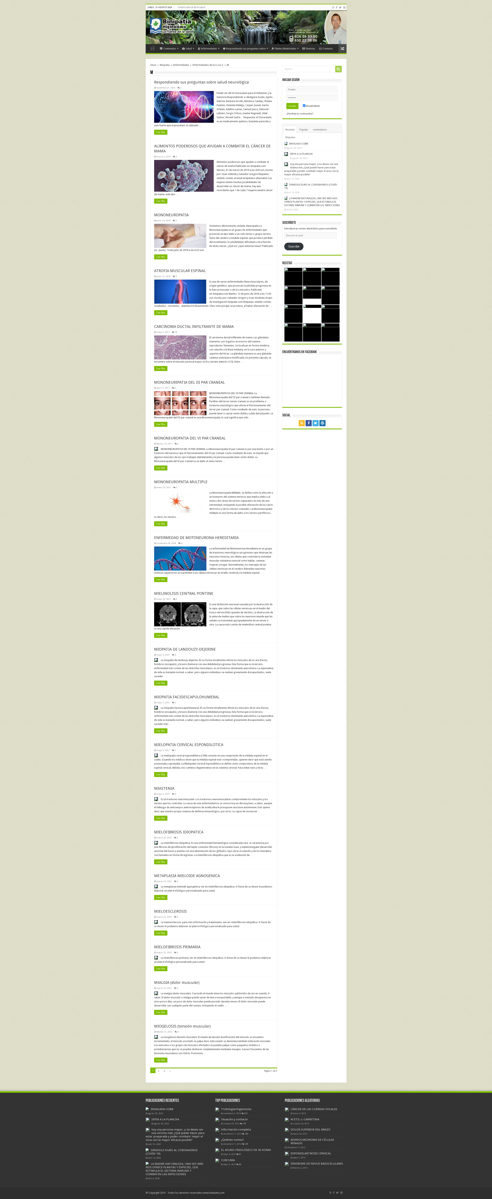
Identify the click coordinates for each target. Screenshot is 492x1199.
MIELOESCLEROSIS (170, 911)
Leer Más (160, 132)
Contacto (328, 48)
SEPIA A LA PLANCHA (301, 153)
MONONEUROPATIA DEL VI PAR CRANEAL (190, 438)
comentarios (320, 129)
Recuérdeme (312, 105)
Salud (189, 48)
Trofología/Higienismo (236, 1109)
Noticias (310, 48)
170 (244, 1123)
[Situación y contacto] (217, 1119)
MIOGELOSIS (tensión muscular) (182, 1026)
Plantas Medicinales (285, 48)
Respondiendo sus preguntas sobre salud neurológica (201, 82)
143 (246, 1134)
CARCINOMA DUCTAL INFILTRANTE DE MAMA (194, 326)
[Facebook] (337, 7)
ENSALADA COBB (298, 143)
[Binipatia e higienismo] (173, 27)
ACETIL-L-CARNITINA (305, 1119)
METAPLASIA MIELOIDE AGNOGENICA (187, 875)
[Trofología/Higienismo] (217, 1109)
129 (246, 1144)
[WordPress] (344, 7)
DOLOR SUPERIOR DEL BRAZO (310, 1129)
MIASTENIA (164, 788)
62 (240, 1164)
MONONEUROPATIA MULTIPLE (181, 482)
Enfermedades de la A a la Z (208, 65)
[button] (184, 107)
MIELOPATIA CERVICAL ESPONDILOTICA (188, 744)
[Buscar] (338, 69)
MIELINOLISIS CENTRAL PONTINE (183, 593)
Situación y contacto (234, 1119)
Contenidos (169, 48)
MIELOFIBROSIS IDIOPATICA (178, 832)
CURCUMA (228, 1160)
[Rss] (333, 7)
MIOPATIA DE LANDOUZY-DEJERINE (185, 649)
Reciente (290, 129)
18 (176, 332)
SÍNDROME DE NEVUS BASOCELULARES (317, 1163)
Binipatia (165, 65)
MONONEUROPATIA (171, 215)
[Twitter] (340, 7)
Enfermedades (209, 48)
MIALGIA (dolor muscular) (176, 982)
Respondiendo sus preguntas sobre (246, 48)
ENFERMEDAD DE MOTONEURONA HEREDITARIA (196, 537)
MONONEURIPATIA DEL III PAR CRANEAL (189, 382)
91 (240, 1154)
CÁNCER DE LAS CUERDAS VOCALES (314, 1109)
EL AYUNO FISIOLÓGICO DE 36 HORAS (246, 1150)
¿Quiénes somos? (232, 1139)
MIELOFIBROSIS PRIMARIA (177, 947)
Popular (303, 129)
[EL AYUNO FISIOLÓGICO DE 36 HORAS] (217, 1150)
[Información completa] (217, 1130)
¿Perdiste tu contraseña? (299, 113)
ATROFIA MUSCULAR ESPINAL (180, 270)
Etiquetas (290, 137)
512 (246, 1113)
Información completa (236, 1129)
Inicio (153, 48)
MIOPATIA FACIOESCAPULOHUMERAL (186, 697)
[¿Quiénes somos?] (217, 1140)
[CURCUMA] (217, 1160)
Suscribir (293, 246)
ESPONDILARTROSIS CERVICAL (311, 1153)
